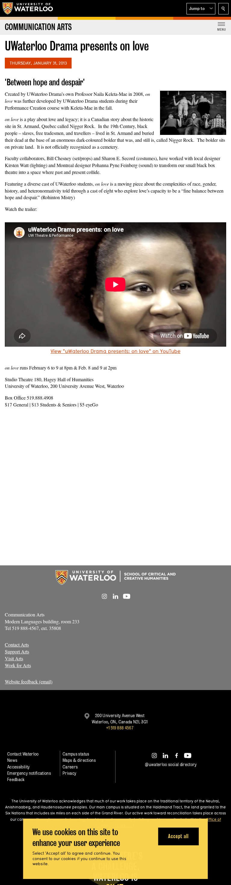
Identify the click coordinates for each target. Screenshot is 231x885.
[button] (201, 8)
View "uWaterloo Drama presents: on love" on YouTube (115, 351)
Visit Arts (14, 658)
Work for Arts (18, 665)
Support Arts (17, 651)
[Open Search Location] (223, 8)
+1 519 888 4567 (120, 727)
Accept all (178, 836)
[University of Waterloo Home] (28, 8)
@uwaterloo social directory (171, 764)
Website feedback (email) (28, 681)
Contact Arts (17, 644)
